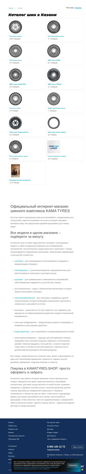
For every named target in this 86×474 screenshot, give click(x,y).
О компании (12, 446)
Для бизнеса (51, 436)
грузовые (19, 279)
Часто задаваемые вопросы (56, 439)
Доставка (50, 429)
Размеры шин (13, 429)
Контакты (11, 456)
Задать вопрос (78, 447)
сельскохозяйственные (25, 298)
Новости (11, 449)
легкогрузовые (21, 270)
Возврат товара (52, 432)
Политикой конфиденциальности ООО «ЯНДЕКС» (32, 469)
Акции (10, 453)
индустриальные (22, 332)
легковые (19, 261)
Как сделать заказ (53, 422)
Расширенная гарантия (16, 436)
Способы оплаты (53, 426)
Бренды (11, 432)
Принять (73, 465)
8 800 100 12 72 (56, 446)
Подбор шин (12, 426)
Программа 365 (13, 439)
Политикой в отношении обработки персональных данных (35, 467)
